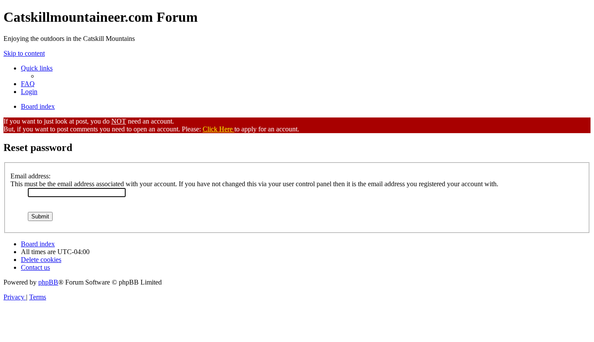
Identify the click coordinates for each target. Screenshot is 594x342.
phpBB (48, 282)
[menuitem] (28, 83)
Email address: (30, 176)
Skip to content (24, 53)
